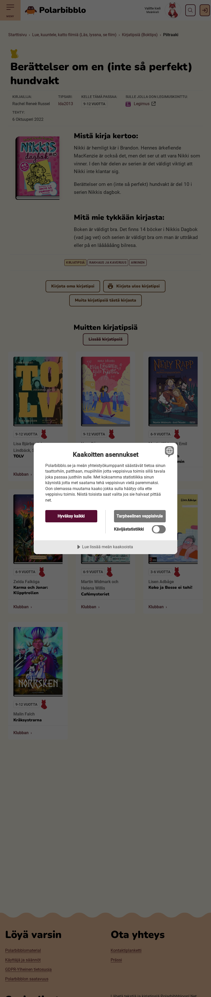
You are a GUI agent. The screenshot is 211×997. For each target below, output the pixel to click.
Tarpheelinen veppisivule (140, 516)
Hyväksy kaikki (71, 516)
